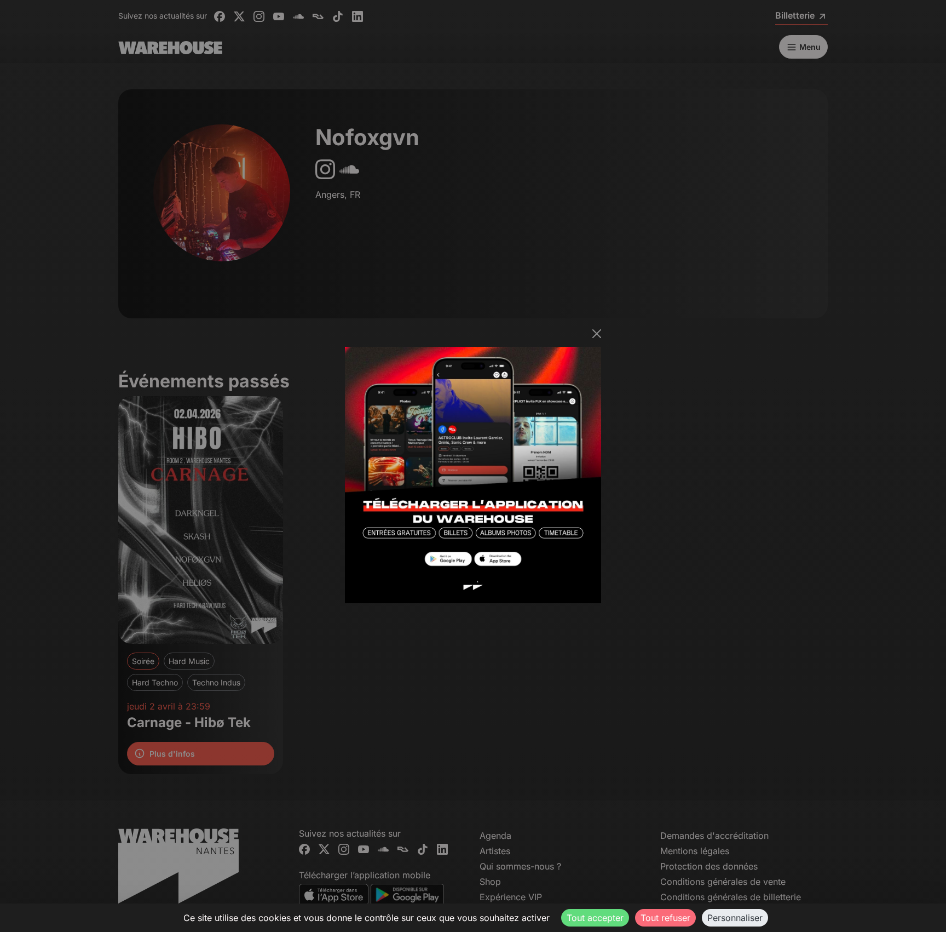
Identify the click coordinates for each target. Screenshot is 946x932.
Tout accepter (595, 917)
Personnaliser (735, 917)
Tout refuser (665, 917)
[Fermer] (596, 333)
